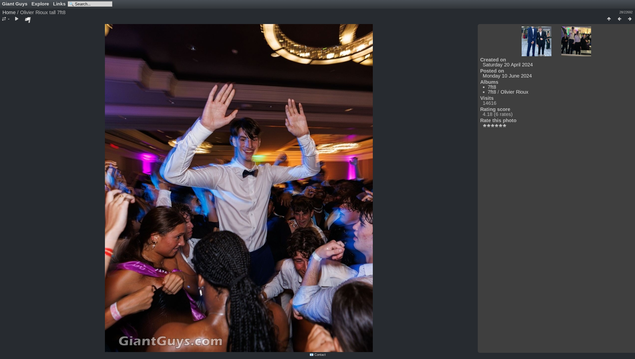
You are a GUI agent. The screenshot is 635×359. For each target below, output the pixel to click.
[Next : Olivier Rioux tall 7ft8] (630, 19)
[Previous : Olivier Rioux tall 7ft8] (619, 19)
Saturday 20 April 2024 (508, 64)
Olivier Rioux (514, 92)
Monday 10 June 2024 (507, 76)
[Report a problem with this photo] (28, 20)
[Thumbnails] (609, 19)
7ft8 (492, 87)
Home (9, 12)
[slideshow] (16, 19)
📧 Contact (318, 355)
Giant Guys (15, 3)
